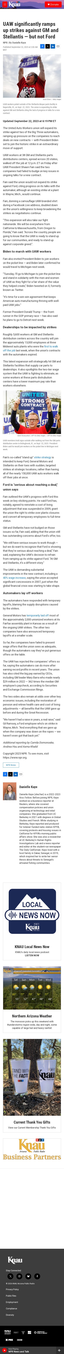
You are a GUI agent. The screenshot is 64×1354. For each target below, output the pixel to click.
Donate (54, 4)
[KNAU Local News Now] (32, 911)
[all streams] (60, 1350)
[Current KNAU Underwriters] (32, 1149)
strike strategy (42, 457)
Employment (12, 1302)
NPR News (11, 765)
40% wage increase (14, 577)
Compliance (11, 1309)
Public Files (11, 1296)
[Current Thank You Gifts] (32, 1077)
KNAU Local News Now (32, 947)
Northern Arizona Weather (32, 1016)
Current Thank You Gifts (32, 1122)
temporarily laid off (38, 615)
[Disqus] (32, 1209)
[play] (4, 1350)
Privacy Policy (12, 1289)
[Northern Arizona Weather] (32, 988)
